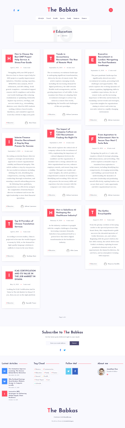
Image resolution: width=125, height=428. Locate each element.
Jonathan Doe (112, 369)
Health (55, 18)
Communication (49, 369)
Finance (84, 18)
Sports (62, 18)
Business (76, 18)
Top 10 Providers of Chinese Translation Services (24, 224)
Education (10, 123)
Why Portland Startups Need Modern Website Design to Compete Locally (17, 382)
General (38, 376)
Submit (74, 343)
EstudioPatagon (68, 421)
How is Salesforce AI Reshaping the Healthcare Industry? (66, 213)
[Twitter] (18, 10)
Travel (48, 18)
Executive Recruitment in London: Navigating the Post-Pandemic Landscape (108, 60)
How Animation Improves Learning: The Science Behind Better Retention (17, 371)
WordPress (67, 417)
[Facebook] (14, 10)
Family (69, 18)
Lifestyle (41, 18)
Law (48, 380)
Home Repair (40, 380)
